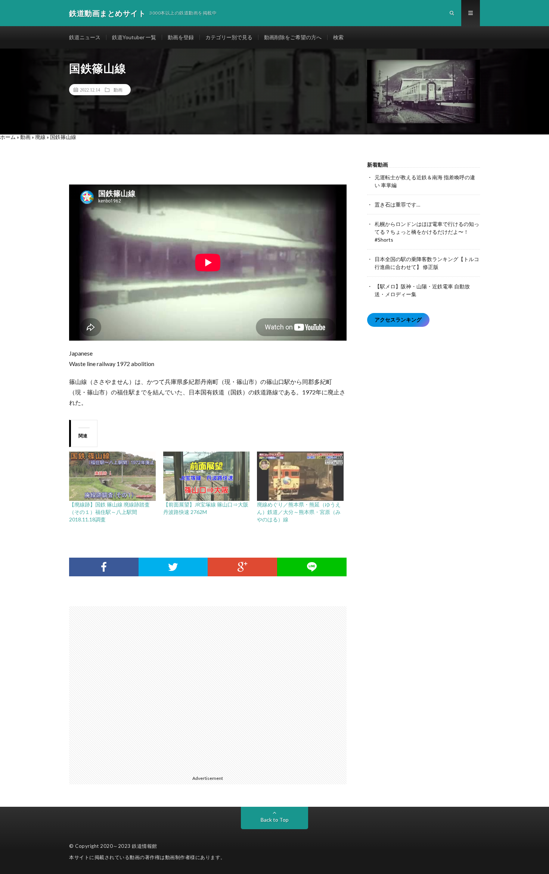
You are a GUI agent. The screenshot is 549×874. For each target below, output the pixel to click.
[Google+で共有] (242, 567)
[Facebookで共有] (104, 567)
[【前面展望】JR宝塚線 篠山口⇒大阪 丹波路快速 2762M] (206, 476)
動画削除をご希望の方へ (293, 37)
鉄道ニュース (84, 37)
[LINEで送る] (312, 567)
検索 (338, 37)
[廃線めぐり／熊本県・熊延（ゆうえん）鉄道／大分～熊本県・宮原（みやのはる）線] (300, 476)
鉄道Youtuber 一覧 (134, 37)
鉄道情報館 (144, 846)
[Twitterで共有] (173, 567)
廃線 (40, 137)
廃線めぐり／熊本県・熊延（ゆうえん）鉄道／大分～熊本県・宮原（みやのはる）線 (299, 512)
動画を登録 (181, 37)
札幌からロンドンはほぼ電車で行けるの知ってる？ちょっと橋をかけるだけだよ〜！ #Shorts (427, 232)
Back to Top (275, 819)
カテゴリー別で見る (228, 37)
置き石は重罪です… (397, 204)
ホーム (8, 137)
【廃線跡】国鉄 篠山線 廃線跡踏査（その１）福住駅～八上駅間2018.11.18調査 (109, 512)
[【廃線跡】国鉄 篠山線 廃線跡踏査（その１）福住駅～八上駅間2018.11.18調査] (112, 476)
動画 (118, 89)
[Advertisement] (211, 689)
